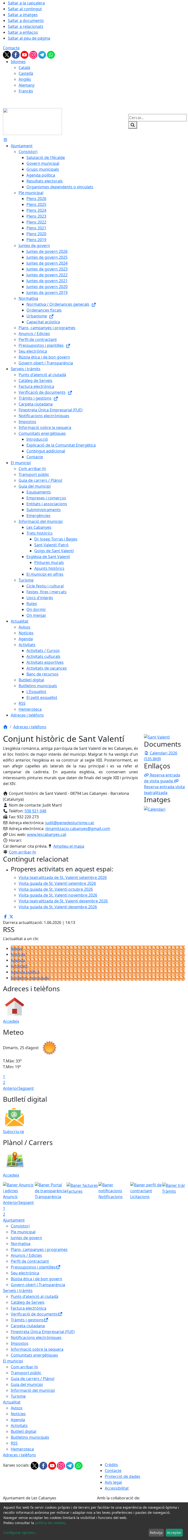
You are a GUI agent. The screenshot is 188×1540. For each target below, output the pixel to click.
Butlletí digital (23, 1431)
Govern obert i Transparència (38, 1284)
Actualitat (12, 1402)
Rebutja (156, 1532)
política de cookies (50, 1522)
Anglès (25, 79)
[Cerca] (132, 125)
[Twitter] (7, 54)
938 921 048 (35, 811)
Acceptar (174, 1532)
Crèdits (111, 1464)
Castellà (26, 73)
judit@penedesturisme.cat (69, 822)
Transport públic (26, 1372)
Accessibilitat (117, 1488)
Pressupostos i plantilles (33, 1267)
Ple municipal (23, 1232)
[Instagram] (33, 54)
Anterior (10, 1088)
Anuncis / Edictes (26, 1255)
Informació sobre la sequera (37, 1349)
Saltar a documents (26, 20)
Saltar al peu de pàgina (29, 38)
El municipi (13, 1361)
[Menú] (5, 140)
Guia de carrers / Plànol (32, 1378)
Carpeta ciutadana (28, 1325)
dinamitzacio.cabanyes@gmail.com (77, 828)
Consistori (20, 1226)
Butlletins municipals (30, 977)
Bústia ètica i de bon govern (36, 1278)
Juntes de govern (26, 1237)
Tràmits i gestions (27, 1320)
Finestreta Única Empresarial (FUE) (43, 1331)
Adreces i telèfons (29, 727)
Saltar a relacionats (25, 26)
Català (24, 67)
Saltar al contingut (25, 8)
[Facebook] (16, 54)
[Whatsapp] (51, 54)
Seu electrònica (25, 1273)
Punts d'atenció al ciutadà (34, 1296)
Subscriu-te (13, 1131)
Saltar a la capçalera (26, 3)
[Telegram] (42, 54)
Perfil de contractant (30, 1261)
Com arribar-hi (22, 852)
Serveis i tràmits (18, 1290)
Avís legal (113, 1482)
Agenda (18, 960)
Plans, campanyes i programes (39, 1249)
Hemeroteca (22, 1449)
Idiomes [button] (18, 61)
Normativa (20, 1243)
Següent (26, 1088)
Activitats (19, 966)
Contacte (11, 48)
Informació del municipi (33, 1390)
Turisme (18, 1396)
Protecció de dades (122, 1476)
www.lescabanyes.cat (46, 834)
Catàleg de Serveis (28, 1302)
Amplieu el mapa (68, 846)
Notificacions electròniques (36, 1337)
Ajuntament (14, 1220)
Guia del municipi (27, 1384)
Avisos (17, 948)
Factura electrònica (28, 1308)
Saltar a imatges (23, 14)
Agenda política (25, 972)
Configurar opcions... (20, 1532)
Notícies (18, 954)
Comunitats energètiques (34, 1355)
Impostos (19, 1343)
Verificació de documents (34, 1314)
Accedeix (11, 1021)
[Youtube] (25, 54)
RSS (14, 1443)
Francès (26, 91)
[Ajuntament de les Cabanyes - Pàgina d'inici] (32, 121)
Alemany (27, 85)
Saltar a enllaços (23, 32)
